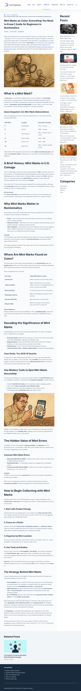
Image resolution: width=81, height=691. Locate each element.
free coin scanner (11, 677)
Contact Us (70, 4)
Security (39, 4)
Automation (54, 4)
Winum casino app (11, 679)
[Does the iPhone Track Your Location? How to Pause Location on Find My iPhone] (68, 88)
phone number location (12, 670)
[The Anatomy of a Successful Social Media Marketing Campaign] (15, 646)
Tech (33, 4)
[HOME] (4, 15)
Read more (63, 80)
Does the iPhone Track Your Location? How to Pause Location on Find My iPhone (68, 98)
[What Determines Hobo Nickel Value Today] (68, 29)
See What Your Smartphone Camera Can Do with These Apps (68, 160)
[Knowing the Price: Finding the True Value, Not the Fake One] (68, 58)
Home (28, 4)
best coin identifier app (13, 674)
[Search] (76, 4)
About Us (62, 4)
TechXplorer (17, 688)
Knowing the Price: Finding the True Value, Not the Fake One (68, 67)
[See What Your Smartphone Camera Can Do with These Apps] (68, 150)
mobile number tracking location (15, 672)
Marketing (46, 4)
